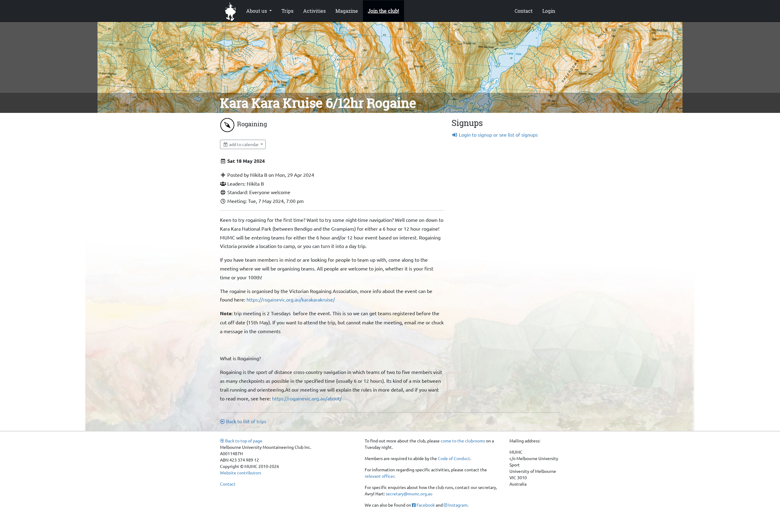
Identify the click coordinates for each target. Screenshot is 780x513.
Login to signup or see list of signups (498, 134)
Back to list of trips (245, 421)
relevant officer (379, 476)
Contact (524, 11)
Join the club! (383, 11)
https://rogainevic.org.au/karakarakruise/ (290, 299)
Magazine (346, 11)
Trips (287, 11)
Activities (314, 11)
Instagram (457, 505)
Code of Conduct (454, 458)
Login (548, 11)
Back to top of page (243, 440)
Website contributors (240, 472)
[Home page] (230, 11)
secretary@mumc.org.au (409, 493)
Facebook (425, 505)
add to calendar (244, 144)
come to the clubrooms (463, 440)
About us (257, 11)
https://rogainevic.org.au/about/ (307, 398)
